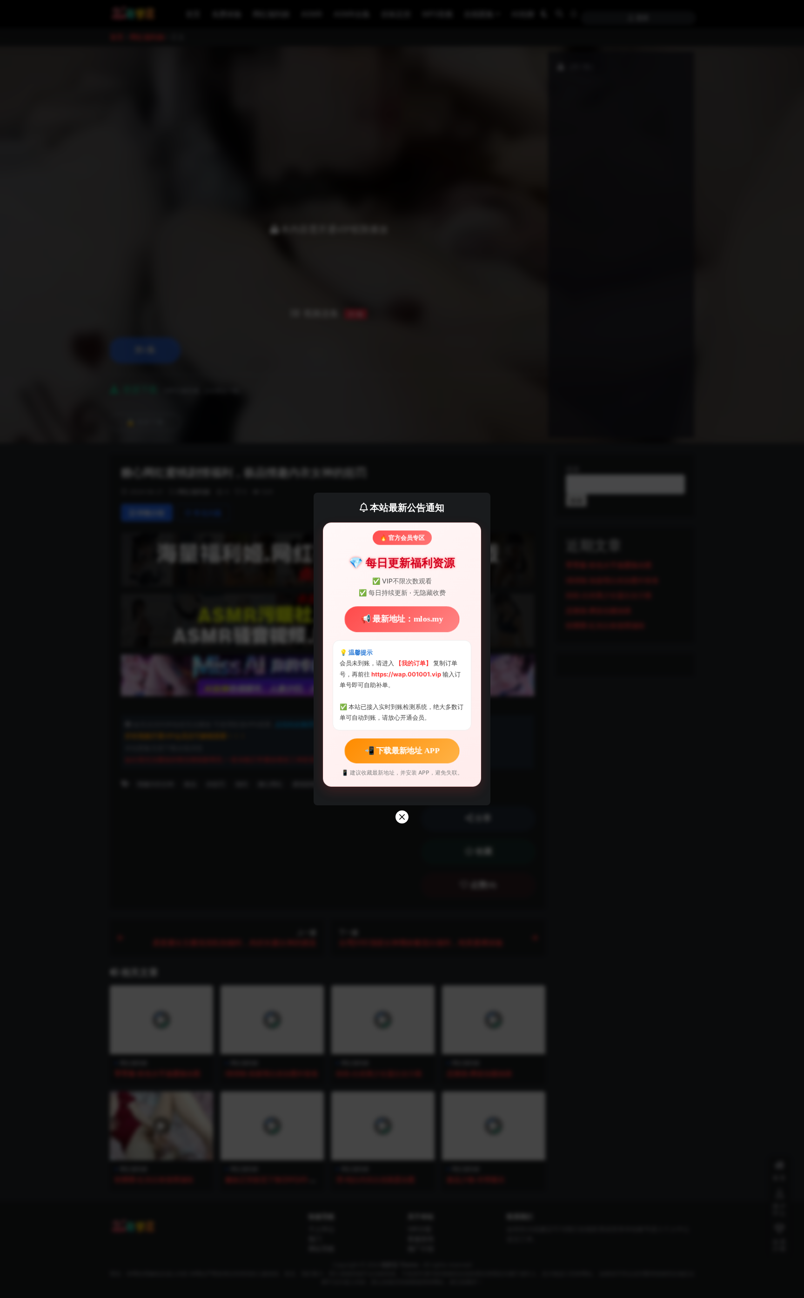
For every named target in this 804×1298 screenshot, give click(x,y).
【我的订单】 (413, 663)
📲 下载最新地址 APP (402, 751)
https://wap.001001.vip (406, 674)
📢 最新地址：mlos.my (402, 619)
